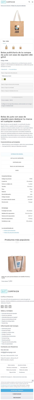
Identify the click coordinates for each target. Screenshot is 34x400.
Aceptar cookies (17, 390)
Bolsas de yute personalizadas (18, 5)
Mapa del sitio (12, 372)
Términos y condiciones (12, 367)
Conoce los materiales (7, 315)
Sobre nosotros (11, 365)
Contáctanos (22, 372)
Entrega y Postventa (6, 334)
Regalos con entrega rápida (8, 321)
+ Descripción (4, 69)
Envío (17, 170)
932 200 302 (5, 350)
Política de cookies (23, 370)
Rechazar (17, 397)
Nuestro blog (5, 323)
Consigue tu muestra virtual (8, 332)
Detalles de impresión (17, 158)
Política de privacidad (11, 370)
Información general (6, 328)
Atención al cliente (22, 365)
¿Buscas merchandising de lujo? (9, 319)
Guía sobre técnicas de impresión (9, 313)
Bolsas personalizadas (6, 5)
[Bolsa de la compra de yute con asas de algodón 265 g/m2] (17, 22)
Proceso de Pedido (6, 330)
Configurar (17, 394)
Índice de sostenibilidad (17, 166)
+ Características (13, 69)
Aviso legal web (23, 367)
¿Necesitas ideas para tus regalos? (9, 317)
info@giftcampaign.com (8, 352)
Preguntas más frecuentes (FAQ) (9, 342)
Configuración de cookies (7, 385)
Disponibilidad (17, 162)
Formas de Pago (5, 338)
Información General (17, 154)
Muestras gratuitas (6, 340)
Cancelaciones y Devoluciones (8, 336)
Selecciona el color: (6, 76)
